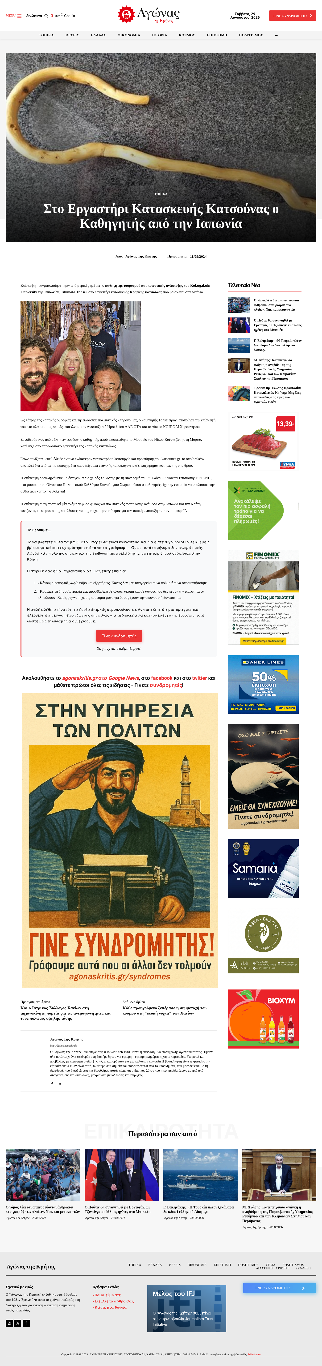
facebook (162, 678)
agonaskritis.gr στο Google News (100, 678)
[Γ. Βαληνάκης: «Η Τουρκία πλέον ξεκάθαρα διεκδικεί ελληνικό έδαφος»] (239, 345)
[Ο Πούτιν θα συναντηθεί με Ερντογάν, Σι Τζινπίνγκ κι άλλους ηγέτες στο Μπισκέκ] (239, 325)
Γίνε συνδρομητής (119, 635)
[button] (38, 16)
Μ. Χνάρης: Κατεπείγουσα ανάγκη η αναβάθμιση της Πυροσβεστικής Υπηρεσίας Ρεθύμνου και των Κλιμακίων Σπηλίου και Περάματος (275, 369)
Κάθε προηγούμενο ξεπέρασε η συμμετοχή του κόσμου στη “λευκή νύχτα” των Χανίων (164, 1010)
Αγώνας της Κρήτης (141, 256)
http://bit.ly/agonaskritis (63, 1045)
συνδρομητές (166, 685)
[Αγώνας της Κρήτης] (32, 1061)
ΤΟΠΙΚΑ (161, 194)
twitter (199, 678)
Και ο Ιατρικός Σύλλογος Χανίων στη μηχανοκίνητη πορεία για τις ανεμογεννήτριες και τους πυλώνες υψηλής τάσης (66, 1013)
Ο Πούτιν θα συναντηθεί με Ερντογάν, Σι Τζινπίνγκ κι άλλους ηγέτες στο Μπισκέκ (277, 325)
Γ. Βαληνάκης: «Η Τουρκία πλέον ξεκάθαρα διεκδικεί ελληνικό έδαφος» (277, 345)
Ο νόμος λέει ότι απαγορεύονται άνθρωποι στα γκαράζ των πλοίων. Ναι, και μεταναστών (276, 305)
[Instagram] (9, 1323)
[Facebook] (52, 1082)
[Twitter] (60, 1082)
